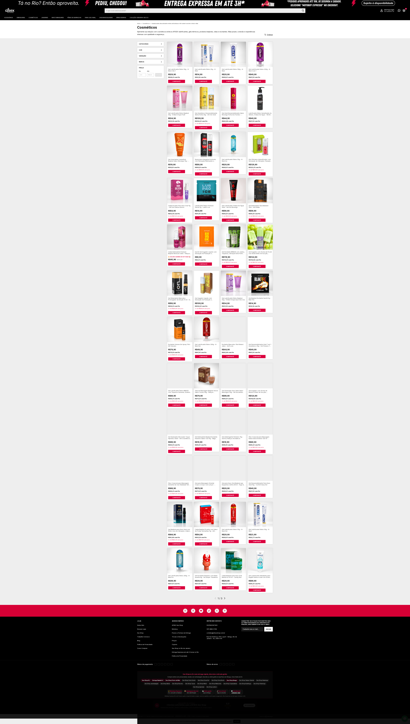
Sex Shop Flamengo (259, 683)
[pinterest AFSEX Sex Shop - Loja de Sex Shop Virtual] (225, 611)
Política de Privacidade (144, 644)
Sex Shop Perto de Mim (173, 680)
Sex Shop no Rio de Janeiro (181, 648)
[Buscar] (303, 10)
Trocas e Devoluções (179, 637)
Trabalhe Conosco (143, 637)
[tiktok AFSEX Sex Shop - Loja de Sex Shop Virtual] (209, 611)
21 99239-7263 (236, 692)
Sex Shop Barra (165, 683)
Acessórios (8, 17)
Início (139, 23)
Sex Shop (140, 633)
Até (148, 71)
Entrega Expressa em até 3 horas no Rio (185, 652)
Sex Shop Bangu (232, 680)
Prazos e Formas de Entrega (181, 633)
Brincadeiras (121, 17)
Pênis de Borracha (74, 17)
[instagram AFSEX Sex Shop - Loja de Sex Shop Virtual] (185, 611)
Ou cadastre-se (389, 11)
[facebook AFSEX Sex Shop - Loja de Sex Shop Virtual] (193, 611)
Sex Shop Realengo (262, 680)
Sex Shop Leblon (212, 687)
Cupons (174, 644)
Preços (174, 640)
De (140, 71)
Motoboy (175, 629)
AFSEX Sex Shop (177, 625)
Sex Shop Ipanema (198, 687)
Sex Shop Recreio (177, 683)
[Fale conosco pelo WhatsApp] (399, 11)
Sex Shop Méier (202, 683)
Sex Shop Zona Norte (218, 680)
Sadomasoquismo (106, 17)
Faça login (390, 10)
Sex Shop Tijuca (190, 683)
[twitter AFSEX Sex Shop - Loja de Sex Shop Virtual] (217, 611)
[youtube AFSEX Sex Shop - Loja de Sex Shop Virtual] (201, 611)
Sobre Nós (140, 625)
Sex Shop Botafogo (245, 683)
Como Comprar (142, 648)
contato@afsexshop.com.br (216, 633)
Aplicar (158, 74)
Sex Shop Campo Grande (246, 680)
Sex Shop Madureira (215, 683)
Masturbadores (58, 17)
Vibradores (21, 17)
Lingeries (44, 17)
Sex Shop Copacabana (230, 683)
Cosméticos (33, 17)
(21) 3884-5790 (212, 629)
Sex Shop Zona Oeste (188, 680)
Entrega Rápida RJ (157, 680)
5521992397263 (212, 625)
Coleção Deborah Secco (139, 17)
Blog (138, 640)
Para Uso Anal (90, 17)
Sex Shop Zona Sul (203, 680)
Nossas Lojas (141, 629)
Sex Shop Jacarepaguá (151, 683)
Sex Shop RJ (146, 680)
